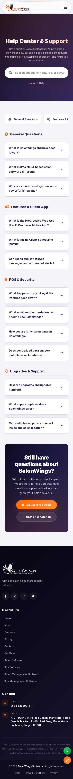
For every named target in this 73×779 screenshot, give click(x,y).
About (7, 625)
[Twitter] (33, 596)
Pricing (8, 639)
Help (41, 83)
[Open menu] (65, 7)
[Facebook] (5, 596)
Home (32, 83)
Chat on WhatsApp (38, 516)
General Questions (26, 119)
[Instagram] (14, 596)
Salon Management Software (21, 674)
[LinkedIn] (24, 596)
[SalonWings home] (18, 7)
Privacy (54, 773)
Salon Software (13, 660)
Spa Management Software (20, 681)
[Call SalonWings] (67, 760)
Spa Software (12, 667)
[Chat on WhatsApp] (67, 751)
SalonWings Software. (31, 766)
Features (9, 632)
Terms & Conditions (34, 773)
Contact (9, 646)
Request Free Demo (38, 504)
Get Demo (10, 653)
